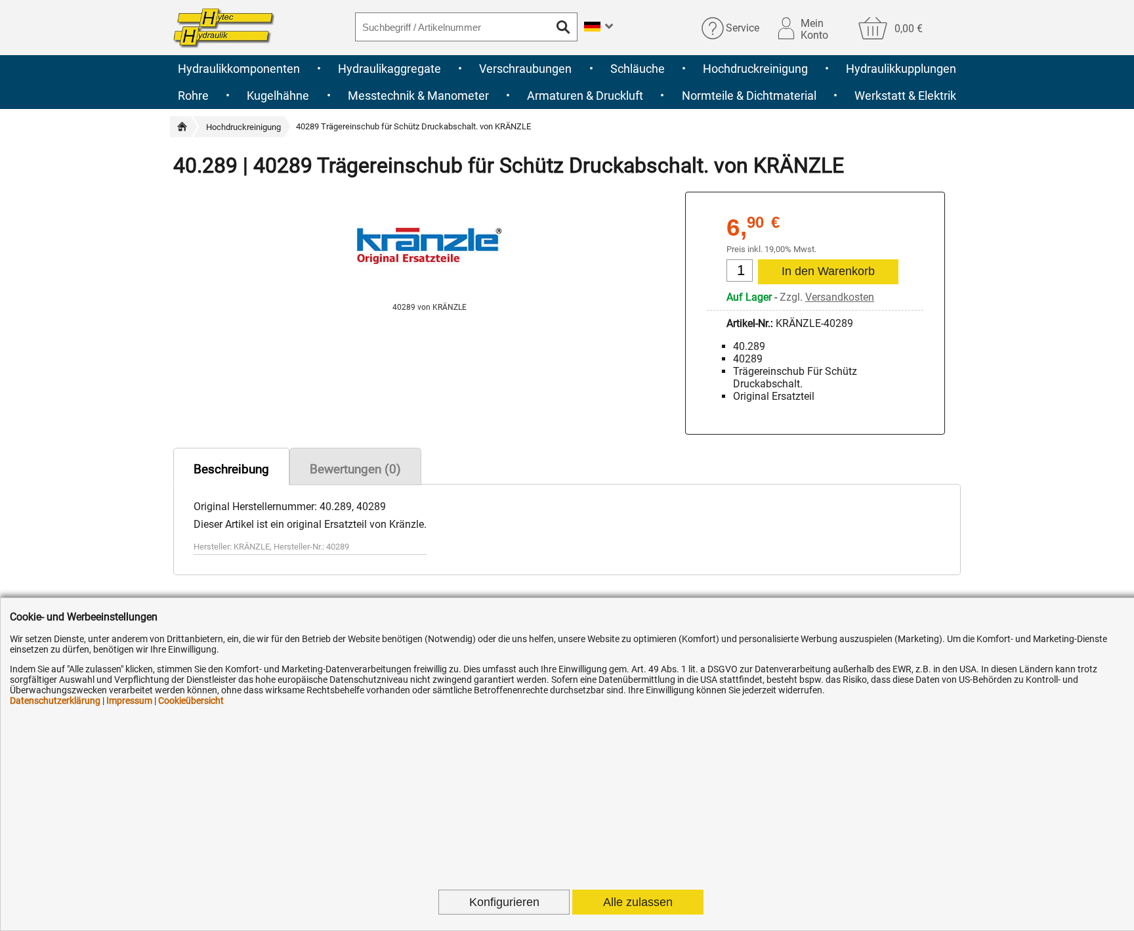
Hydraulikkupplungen (901, 69)
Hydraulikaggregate (389, 69)
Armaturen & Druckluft (585, 95)
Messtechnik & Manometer (418, 95)
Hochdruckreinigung (755, 69)
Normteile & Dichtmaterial (749, 95)
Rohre (193, 95)
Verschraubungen (525, 69)
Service (742, 28)
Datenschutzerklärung (55, 700)
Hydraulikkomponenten (239, 69)
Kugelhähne (278, 95)
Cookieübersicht (191, 700)
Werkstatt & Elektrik (905, 95)
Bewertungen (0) (355, 469)
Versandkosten (839, 297)
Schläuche (637, 69)
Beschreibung (231, 469)
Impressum (129, 700)
